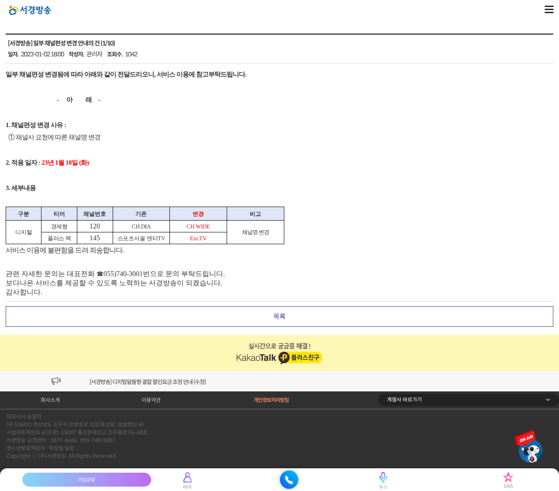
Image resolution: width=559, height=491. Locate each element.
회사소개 (50, 400)
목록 (279, 316)
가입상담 (86, 480)
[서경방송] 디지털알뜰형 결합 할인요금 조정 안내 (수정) (148, 382)
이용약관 (151, 400)
